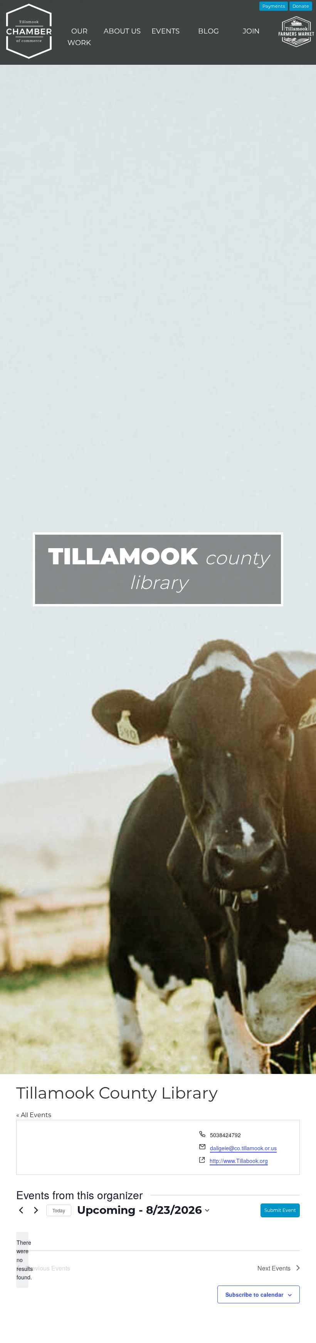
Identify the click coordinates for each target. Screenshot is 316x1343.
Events (165, 31)
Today (58, 1210)
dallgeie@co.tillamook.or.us (243, 1148)
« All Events (33, 1115)
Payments (273, 6)
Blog (208, 31)
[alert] (22, 1260)
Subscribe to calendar (254, 1294)
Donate (300, 6)
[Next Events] (35, 1210)
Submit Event (280, 1210)
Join (251, 31)
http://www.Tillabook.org (239, 1161)
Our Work (79, 37)
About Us (122, 31)
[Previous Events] (20, 1210)
